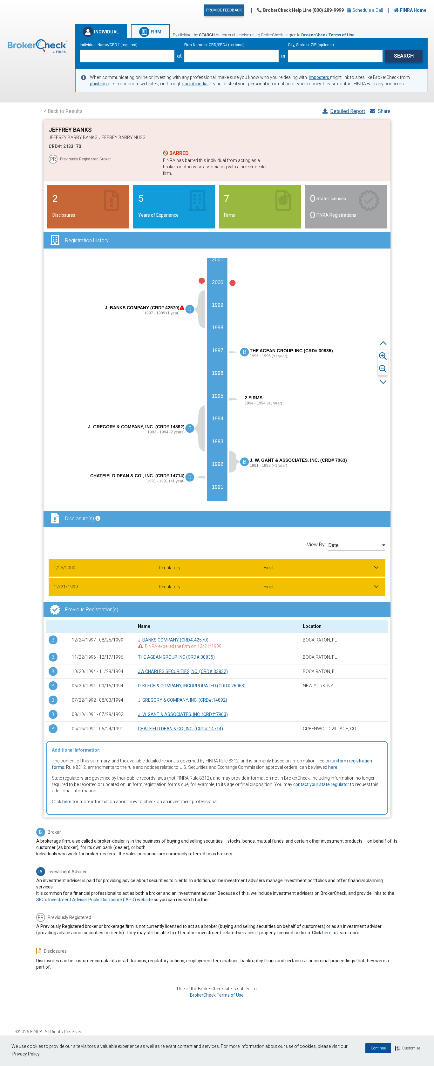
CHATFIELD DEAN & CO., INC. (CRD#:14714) (180, 728)
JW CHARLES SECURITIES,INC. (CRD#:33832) (183, 671)
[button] (407, 1048)
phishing (99, 83)
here (332, 767)
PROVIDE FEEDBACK (224, 10)
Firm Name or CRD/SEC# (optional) (214, 45)
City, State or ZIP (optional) (311, 45)
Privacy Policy (26, 1053)
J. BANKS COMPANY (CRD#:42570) (173, 639)
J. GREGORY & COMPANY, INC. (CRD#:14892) (182, 700)
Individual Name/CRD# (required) (109, 45)
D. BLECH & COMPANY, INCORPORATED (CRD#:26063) (192, 685)
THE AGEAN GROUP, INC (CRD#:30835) (176, 657)
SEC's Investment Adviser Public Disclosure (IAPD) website (94, 899)
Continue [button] (378, 1048)
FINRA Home (413, 10)
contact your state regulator (321, 784)
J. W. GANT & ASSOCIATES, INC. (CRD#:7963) (183, 714)
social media (195, 83)
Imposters (319, 77)
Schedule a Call (367, 10)
